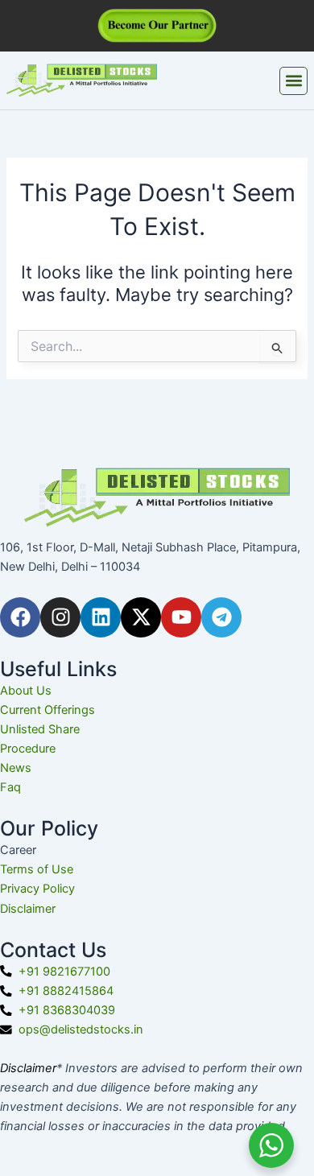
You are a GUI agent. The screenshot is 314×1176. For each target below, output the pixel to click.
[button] (293, 81)
